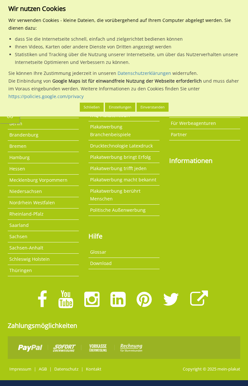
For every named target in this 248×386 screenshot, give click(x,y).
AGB (43, 369)
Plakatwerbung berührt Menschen (115, 195)
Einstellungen (120, 107)
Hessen (17, 169)
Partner (179, 134)
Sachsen (18, 236)
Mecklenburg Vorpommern (38, 180)
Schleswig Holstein (29, 259)
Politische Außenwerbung (118, 210)
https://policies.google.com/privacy (46, 96)
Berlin (15, 123)
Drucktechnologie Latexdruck (121, 146)
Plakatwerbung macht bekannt (123, 180)
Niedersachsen (25, 191)
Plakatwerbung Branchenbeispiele (110, 130)
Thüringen (20, 270)
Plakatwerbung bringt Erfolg (120, 157)
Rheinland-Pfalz (26, 214)
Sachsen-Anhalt (26, 248)
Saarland (19, 225)
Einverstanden (152, 107)
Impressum (20, 369)
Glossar (98, 252)
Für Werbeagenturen (193, 123)
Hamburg (19, 157)
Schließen (92, 107)
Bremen (17, 146)
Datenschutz (66, 369)
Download (101, 263)
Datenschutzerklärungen (144, 73)
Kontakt (93, 369)
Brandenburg (23, 135)
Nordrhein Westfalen (32, 202)
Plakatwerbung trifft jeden (118, 168)
